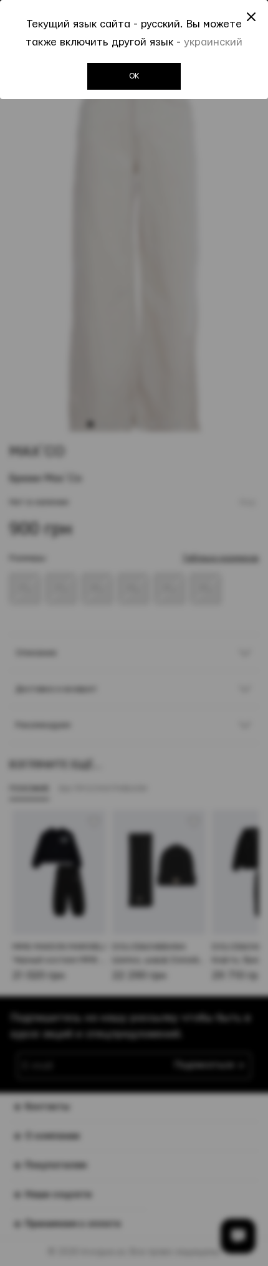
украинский (213, 42)
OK (134, 76)
